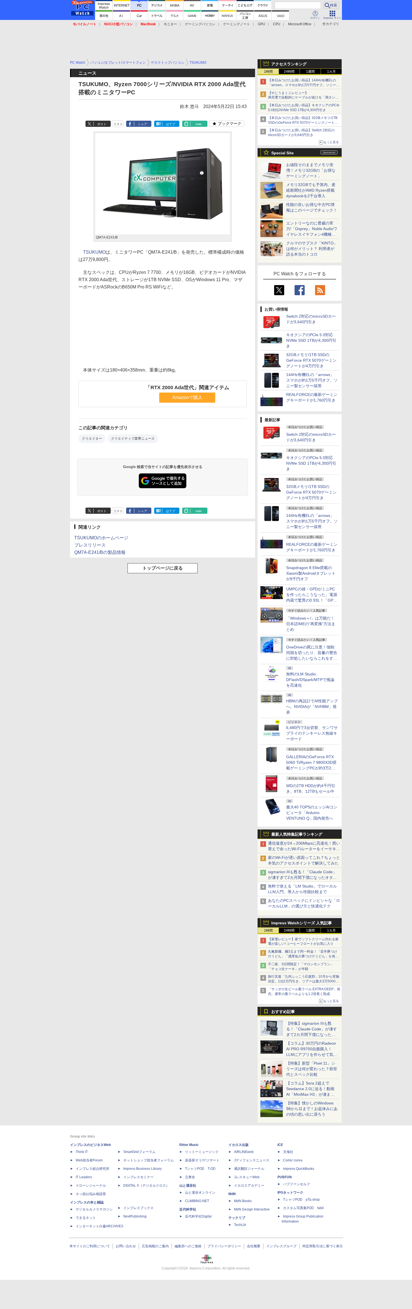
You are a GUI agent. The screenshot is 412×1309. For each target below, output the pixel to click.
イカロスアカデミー (249, 1186)
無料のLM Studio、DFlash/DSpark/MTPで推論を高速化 (310, 679)
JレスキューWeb (247, 1177)
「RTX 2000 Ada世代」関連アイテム (187, 387)
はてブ (170, 124)
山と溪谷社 (187, 1186)
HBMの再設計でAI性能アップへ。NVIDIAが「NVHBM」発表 (312, 706)
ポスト (102, 124)
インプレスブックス (138, 1208)
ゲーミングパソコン (200, 24)
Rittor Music (189, 1145)
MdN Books (243, 1201)
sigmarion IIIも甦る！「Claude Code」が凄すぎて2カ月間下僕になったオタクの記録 (302, 877)
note (199, 124)
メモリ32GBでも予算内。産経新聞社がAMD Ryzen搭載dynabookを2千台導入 (310, 190)
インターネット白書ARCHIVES (99, 1226)
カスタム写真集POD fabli (303, 1208)
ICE (280, 1145)
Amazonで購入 (187, 397)
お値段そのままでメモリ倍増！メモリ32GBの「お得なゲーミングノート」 (310, 170)
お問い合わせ (126, 1246)
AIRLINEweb (244, 1152)
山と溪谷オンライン (200, 1193)
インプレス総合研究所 (92, 1169)
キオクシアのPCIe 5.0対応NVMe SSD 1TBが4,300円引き (311, 340)
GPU (261, 24)
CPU (276, 24)
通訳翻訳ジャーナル (249, 1169)
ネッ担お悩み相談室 (91, 1194)
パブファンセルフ (296, 1184)
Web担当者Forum (89, 1160)
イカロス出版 (238, 1145)
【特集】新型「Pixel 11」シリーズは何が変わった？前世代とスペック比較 (311, 1069)
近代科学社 (187, 1209)
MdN (232, 1194)
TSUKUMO (94, 252)
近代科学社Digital (198, 1216)
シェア (142, 124)
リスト (118, 124)
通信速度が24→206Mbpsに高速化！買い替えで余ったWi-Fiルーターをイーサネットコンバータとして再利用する (304, 849)
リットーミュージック (202, 1152)
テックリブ (236, 1218)
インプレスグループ (281, 1246)
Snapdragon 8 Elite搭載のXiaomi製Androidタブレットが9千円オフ (310, 573)
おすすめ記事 (283, 1011)
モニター (170, 24)
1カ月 (331, 72)
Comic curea (292, 1160)
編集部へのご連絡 (188, 1246)
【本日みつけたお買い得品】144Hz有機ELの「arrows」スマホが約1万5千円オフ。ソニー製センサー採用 (303, 85)
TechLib (240, 1225)
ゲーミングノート (236, 24)
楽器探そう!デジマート (202, 1160)
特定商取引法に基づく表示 (322, 1246)
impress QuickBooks (298, 1169)
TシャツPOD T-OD (200, 1169)
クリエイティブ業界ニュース (133, 439)
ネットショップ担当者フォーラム (148, 1160)
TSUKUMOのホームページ (101, 537)
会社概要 (253, 1246)
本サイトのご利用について (90, 1246)
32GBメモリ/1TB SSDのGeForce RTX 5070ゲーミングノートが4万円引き (311, 360)
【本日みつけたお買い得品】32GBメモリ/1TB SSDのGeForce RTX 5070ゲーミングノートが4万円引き (304, 122)
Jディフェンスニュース (251, 1160)
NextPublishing (135, 1216)
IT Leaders (84, 1177)
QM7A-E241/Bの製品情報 (100, 552)
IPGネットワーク (290, 1193)
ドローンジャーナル (91, 1186)
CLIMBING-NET (197, 1201)
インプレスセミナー (138, 1177)
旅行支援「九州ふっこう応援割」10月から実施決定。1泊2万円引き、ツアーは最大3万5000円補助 (303, 981)
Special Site (282, 153)
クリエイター (92, 439)
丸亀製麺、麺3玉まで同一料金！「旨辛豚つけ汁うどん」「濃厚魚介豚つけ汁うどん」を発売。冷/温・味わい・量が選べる (302, 956)
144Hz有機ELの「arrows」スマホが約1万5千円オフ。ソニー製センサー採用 (312, 380)
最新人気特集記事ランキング (296, 834)
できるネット (86, 1218)
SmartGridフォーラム (139, 1152)
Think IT (82, 1152)
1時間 (268, 72)
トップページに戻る (162, 568)
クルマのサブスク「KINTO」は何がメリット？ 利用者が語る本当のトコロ (311, 248)
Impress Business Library (142, 1169)
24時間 (289, 72)
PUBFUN (284, 1177)
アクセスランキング (289, 64)
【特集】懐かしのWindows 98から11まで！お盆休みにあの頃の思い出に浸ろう (312, 1109)
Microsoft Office (299, 24)
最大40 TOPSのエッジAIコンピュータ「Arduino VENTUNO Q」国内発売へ (311, 812)
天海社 (288, 1152)
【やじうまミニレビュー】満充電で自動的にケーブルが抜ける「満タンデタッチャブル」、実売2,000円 (303, 97)
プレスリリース (90, 545)
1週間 (310, 72)
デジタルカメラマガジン (94, 1209)
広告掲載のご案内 (155, 1246)
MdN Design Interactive (252, 1209)
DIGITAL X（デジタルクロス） (146, 1186)
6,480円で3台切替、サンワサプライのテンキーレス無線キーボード (312, 733)
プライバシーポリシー (224, 1246)
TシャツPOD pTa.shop (301, 1200)
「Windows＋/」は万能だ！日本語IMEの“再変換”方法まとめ (310, 624)
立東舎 (190, 1177)
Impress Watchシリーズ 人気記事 (301, 923)
